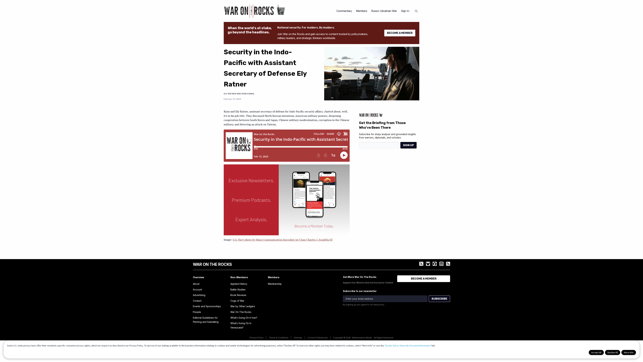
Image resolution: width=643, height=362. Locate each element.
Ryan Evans (247, 94)
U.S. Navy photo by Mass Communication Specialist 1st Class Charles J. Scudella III (283, 240)
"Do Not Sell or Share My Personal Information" (408, 345)
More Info (628, 352)
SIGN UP (408, 145)
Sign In (405, 11)
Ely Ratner (230, 94)
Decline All (613, 352)
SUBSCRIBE (439, 298)
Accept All (596, 352)
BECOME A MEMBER (400, 33)
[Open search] (416, 11)
